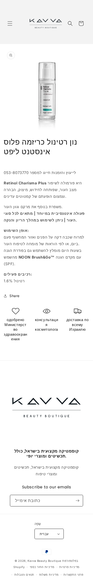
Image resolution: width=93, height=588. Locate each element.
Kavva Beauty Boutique (44, 561)
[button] (9, 23)
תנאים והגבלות (24, 574)
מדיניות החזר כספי (42, 567)
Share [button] (14, 296)
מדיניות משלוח (49, 574)
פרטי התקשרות (73, 574)
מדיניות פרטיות (69, 567)
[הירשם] (77, 500)
